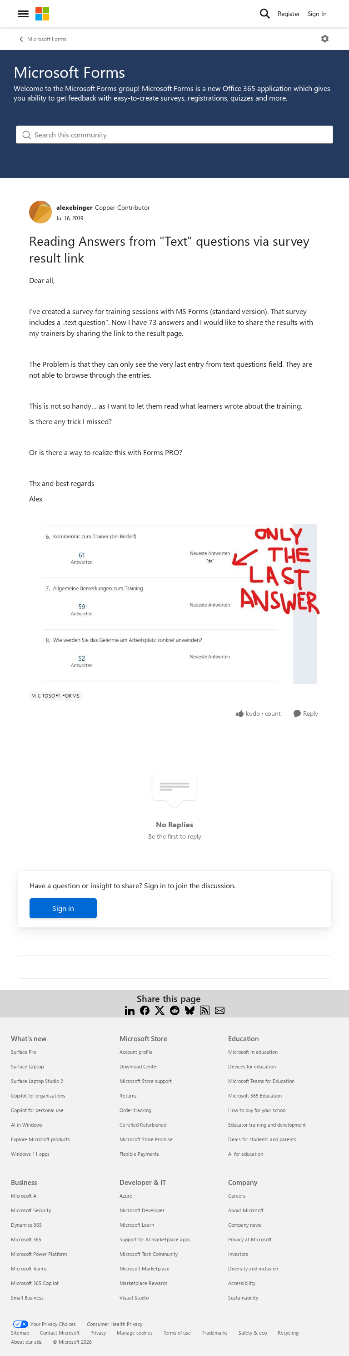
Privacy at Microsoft (250, 1239)
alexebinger (74, 207)
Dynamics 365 (26, 1224)
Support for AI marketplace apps (155, 1239)
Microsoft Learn (137, 1224)
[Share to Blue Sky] (189, 1009)
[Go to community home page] (42, 13)
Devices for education (252, 1066)
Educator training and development (267, 1124)
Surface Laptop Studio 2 (37, 1081)
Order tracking (135, 1110)
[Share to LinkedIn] (130, 1009)
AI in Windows (26, 1124)
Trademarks (215, 1332)
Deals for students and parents (262, 1139)
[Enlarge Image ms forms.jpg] (174, 604)
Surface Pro (23, 1051)
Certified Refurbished (143, 1124)
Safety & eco (253, 1332)
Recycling (288, 1332)
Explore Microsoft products (40, 1139)
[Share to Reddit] (174, 1009)
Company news (244, 1224)
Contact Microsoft (60, 1332)
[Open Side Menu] (23, 13)
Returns (128, 1095)
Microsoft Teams (29, 1268)
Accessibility (241, 1283)
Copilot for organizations (38, 1095)
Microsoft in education (253, 1051)
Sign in (63, 908)
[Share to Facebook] (145, 1009)
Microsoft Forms (46, 38)
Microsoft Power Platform (39, 1253)
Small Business (27, 1297)
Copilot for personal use (37, 1110)
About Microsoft (246, 1210)
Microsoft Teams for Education (261, 1081)
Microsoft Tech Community (149, 1253)
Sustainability (243, 1297)
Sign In (317, 13)
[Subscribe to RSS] (204, 1009)
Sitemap (20, 1332)
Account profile (136, 1051)
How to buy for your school (257, 1110)
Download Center (139, 1066)
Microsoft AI (24, 1195)
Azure (126, 1195)
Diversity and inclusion (253, 1268)
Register (289, 13)
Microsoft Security (31, 1210)
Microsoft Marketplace (145, 1268)
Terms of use (177, 1332)
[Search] (264, 13)
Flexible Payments (139, 1153)
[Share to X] (160, 1009)
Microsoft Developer (142, 1210)
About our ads (26, 1341)
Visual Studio (134, 1297)
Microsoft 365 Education (255, 1095)
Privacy (98, 1332)
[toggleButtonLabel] (325, 38)
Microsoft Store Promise (146, 1139)
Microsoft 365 (26, 1239)
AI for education (245, 1153)
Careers (236, 1195)
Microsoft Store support (146, 1081)
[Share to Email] (219, 1009)
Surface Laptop (27, 1066)
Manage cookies (135, 1332)
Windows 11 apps (30, 1153)
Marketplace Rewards (144, 1283)
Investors (238, 1253)
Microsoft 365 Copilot (35, 1283)
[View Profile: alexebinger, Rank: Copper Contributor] (40, 212)
